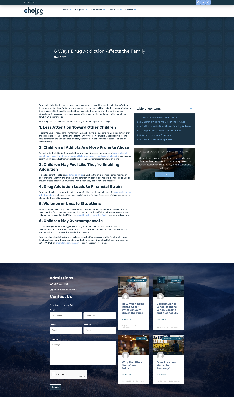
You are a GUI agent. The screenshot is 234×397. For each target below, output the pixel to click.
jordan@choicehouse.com (67, 243)
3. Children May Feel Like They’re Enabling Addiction (165, 126)
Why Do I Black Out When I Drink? (132, 365)
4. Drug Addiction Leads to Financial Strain (160, 130)
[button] (191, 108)
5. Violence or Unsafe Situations (155, 135)
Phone (87, 325)
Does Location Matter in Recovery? (166, 365)
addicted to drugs (74, 175)
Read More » (126, 319)
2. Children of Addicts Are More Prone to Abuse (162, 122)
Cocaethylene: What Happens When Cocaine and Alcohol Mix (167, 308)
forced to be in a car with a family (91, 215)
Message (54, 339)
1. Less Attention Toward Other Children (158, 117)
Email (53, 325)
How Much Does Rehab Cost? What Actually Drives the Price (133, 308)
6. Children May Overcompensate (155, 139)
